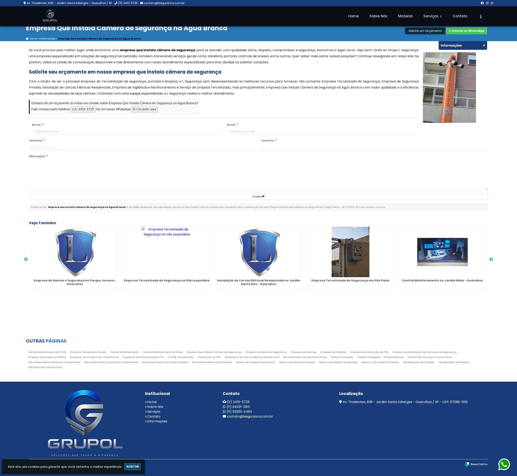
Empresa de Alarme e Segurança (266, 352)
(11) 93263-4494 (239, 411)
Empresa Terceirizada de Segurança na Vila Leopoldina (166, 280)
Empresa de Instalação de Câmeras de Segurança (425, 352)
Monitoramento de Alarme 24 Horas (305, 357)
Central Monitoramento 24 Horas (163, 352)
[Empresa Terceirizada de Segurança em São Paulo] (350, 252)
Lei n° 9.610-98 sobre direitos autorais (363, 207)
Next (491, 259)
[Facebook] (482, 3)
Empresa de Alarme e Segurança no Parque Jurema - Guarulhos (75, 282)
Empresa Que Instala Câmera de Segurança (214, 352)
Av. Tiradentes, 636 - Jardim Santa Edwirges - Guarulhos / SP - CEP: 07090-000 (405, 402)
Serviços (431, 16)
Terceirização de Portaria (453, 362)
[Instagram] (487, 3)
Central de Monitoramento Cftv (47, 352)
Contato (460, 16)
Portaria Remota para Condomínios (430, 357)
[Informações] (481, 16)
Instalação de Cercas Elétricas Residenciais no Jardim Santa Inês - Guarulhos (258, 282)
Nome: (37, 125)
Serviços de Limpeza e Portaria (380, 362)
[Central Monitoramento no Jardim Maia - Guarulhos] (442, 252)
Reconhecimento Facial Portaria (212, 362)
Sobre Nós (378, 16)
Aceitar (132, 467)
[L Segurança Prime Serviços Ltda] (84, 423)
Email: (232, 125)
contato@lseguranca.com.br (164, 3)
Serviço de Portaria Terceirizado (338, 362)
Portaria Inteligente (368, 357)
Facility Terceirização (181, 357)
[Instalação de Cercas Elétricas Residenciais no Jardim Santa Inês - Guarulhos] (258, 252)
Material (405, 16)
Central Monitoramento (124, 352)
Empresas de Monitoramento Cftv (143, 357)
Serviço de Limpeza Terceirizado (255, 362)
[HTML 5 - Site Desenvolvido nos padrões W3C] (423, 464)
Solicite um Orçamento (425, 31)
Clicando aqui (146, 109)
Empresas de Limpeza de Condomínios (94, 357)
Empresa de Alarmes (303, 352)
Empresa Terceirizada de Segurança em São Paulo (350, 280)
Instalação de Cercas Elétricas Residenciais (252, 357)
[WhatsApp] (492, 3)
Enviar (257, 197)
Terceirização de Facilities (419, 362)
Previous (26, 259)
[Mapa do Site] (412, 464)
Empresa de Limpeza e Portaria (47, 357)
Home (353, 16)
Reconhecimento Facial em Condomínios (54, 362)
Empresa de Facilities (333, 352)
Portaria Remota (394, 357)
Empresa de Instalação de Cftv (369, 352)
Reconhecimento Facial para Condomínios (111, 362)
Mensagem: (38, 156)
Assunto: (269, 141)
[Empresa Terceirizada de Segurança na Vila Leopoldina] (166, 252)
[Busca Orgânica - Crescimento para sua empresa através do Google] (476, 463)
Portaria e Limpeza (342, 357)
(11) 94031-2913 (238, 406)
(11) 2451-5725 (128, 3)
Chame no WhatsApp (467, 31)
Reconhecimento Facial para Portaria (165, 362)
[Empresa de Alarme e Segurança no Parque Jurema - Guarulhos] (75, 252)
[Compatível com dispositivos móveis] (450, 464)
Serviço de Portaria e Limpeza (297, 362)
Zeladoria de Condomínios (45, 367)
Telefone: (37, 141)
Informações (157, 421)
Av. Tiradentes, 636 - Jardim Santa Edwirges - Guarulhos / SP (69, 3)
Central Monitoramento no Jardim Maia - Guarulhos (442, 280)
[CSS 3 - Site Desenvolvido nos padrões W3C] (437, 464)
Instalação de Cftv (209, 357)
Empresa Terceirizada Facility (88, 352)
